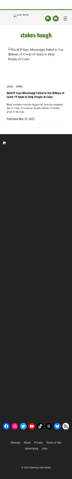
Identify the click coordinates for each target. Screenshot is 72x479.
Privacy (38, 442)
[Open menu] (65, 18)
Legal (10, 86)
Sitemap (15, 442)
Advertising (31, 448)
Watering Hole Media (40, 467)
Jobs (44, 448)
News (19, 86)
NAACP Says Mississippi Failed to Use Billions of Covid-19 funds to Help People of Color (35, 95)
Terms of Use (53, 442)
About (27, 442)
